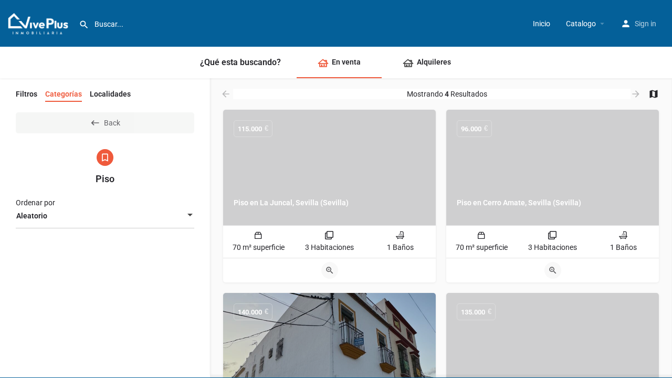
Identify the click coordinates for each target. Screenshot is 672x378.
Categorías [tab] (63, 94)
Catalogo (581, 23)
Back (112, 123)
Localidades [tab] (110, 94)
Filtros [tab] (26, 94)
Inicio (541, 23)
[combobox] (105, 215)
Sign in (645, 23)
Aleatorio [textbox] (31, 216)
